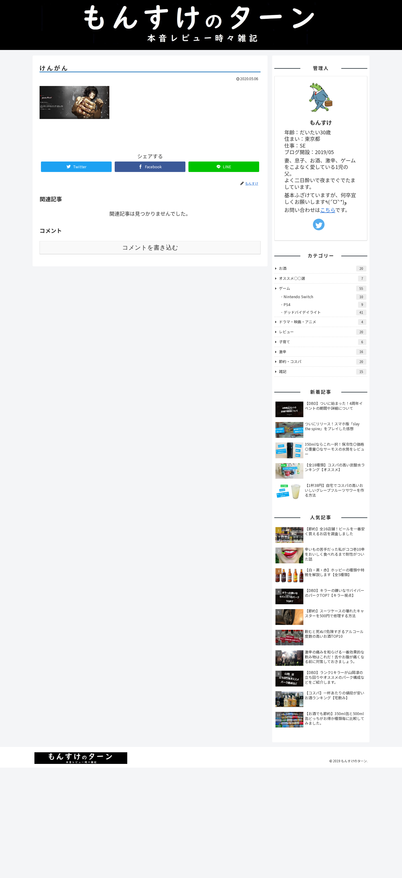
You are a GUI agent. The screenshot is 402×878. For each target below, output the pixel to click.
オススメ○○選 (321, 278)
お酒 (321, 268)
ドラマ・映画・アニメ (321, 321)
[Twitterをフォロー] (319, 224)
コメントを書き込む (150, 247)
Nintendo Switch (323, 296)
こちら (327, 209)
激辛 (321, 351)
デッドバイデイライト (323, 312)
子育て (321, 341)
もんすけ (321, 122)
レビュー (321, 331)
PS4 (323, 304)
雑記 (321, 371)
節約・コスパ (321, 361)
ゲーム (321, 288)
